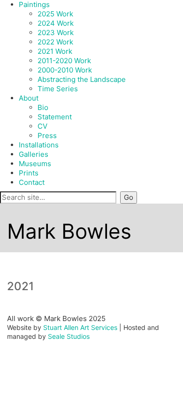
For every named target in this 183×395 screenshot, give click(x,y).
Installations (39, 144)
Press (47, 135)
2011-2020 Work (64, 60)
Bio (43, 107)
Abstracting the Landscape (82, 79)
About (28, 98)
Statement (55, 116)
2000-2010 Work (65, 70)
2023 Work (56, 32)
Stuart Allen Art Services (80, 327)
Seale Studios (69, 336)
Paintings (34, 4)
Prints (28, 172)
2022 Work (55, 41)
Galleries (33, 154)
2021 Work (55, 51)
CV (42, 126)
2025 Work (55, 13)
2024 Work (56, 23)
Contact (32, 182)
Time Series (58, 88)
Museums (35, 163)
